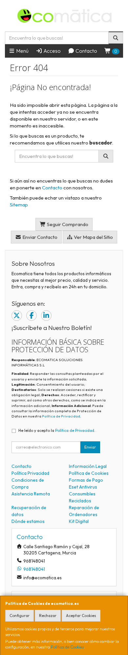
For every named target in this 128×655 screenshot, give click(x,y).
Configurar (20, 615)
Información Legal (88, 466)
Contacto (86, 51)
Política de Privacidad (61, 416)
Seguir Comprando (67, 224)
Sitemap (19, 205)
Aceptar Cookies (81, 615)
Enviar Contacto (39, 237)
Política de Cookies (67, 647)
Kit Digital (79, 521)
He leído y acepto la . (56, 430)
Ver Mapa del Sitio (93, 237)
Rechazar (47, 615)
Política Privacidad (30, 473)
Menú (22, 51)
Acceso (51, 51)
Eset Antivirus (83, 487)
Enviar (90, 447)
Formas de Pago (86, 480)
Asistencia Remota (30, 494)
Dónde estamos (28, 521)
